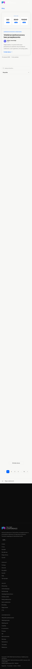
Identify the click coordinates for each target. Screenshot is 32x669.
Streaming (4, 586)
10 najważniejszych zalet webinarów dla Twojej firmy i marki (15, 293)
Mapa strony (5, 555)
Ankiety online (5, 596)
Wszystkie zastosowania (8, 617)
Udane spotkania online (11, 215)
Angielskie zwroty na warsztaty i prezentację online (14, 444)
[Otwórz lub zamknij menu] (28, 2)
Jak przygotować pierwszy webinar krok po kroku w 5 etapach (15, 406)
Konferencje (5, 591)
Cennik (3, 557)
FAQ (3, 576)
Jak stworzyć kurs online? (12, 331)
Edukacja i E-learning (10, 328)
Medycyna (4, 647)
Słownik (4, 567)
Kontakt (4, 549)
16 (24, 471)
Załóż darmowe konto (16, 510)
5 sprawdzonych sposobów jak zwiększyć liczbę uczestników (14, 368)
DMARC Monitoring (6, 663)
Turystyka (4, 644)
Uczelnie (4, 625)
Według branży (6, 620)
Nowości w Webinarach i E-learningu (14, 175)
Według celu (5, 623)
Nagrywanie (5, 607)
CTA (3, 610)
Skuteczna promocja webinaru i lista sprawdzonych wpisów (16, 139)
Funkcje (4, 565)
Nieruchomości (5, 636)
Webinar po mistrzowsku (11, 97)
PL (4, 540)
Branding (4, 605)
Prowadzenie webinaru (10, 290)
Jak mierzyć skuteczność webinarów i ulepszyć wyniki (13, 178)
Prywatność (9, 665)
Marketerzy (5, 642)
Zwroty (15, 665)
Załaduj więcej (16, 463)
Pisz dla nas (4, 552)
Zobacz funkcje (16, 514)
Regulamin (4, 665)
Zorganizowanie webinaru (11, 213)
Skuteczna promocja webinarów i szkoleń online (13, 136)
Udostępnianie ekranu (7, 594)
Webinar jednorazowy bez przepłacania (14, 36)
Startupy (4, 639)
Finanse (4, 631)
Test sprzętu (5, 578)
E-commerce (5, 628)
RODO (19, 665)
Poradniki (4, 570)
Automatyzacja (5, 588)
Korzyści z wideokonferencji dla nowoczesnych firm (14, 100)
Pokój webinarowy (6, 599)
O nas (3, 547)
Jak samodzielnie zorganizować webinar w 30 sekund (14, 255)
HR (2, 634)
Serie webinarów (6, 602)
